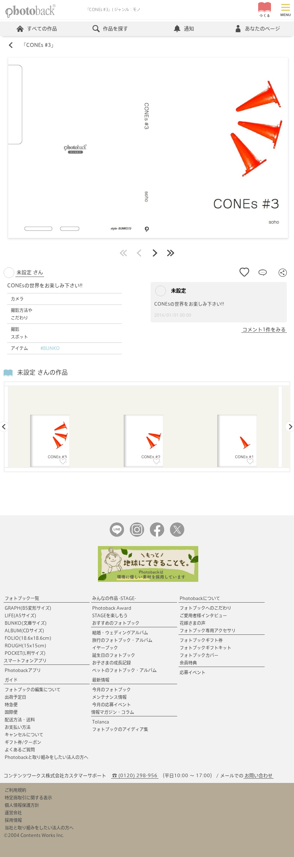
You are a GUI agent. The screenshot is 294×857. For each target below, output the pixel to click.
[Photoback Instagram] (137, 535)
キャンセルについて (24, 734)
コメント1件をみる (264, 329)
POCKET (25, 653)
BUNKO (26, 623)
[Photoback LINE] (117, 535)
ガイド (11, 680)
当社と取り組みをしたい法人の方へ (39, 828)
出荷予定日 (15, 697)
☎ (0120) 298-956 (134, 775)
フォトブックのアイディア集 (120, 729)
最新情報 (100, 680)
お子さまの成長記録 (111, 663)
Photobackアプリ (23, 670)
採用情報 (13, 820)
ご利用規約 (15, 790)
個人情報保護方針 (22, 805)
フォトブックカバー (199, 655)
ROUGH (25, 645)
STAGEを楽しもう (110, 615)
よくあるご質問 (20, 750)
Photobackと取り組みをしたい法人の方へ (46, 757)
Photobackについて (200, 598)
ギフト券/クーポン (23, 742)
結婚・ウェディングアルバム (120, 632)
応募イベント (192, 672)
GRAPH (28, 608)
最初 (123, 253)
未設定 (178, 290)
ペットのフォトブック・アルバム (124, 670)
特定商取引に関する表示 (28, 797)
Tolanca (100, 722)
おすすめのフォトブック (115, 623)
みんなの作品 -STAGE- (114, 598)
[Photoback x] (177, 535)
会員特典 (188, 663)
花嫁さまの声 (192, 623)
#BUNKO (50, 348)
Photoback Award (111, 608)
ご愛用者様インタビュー (203, 615)
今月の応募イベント (111, 704)
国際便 (11, 712)
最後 (170, 253)
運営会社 (13, 812)
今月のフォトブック (111, 689)
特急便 (11, 704)
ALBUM (24, 630)
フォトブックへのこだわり (205, 608)
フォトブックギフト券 (201, 640)
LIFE (20, 615)
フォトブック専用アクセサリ (208, 630)
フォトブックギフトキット (205, 648)
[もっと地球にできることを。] (148, 580)
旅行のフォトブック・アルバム (122, 640)
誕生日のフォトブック (113, 655)
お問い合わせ (258, 775)
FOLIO (28, 638)
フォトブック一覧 (22, 598)
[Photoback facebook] (157, 535)
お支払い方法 (17, 727)
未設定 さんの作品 (42, 372)
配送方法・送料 (20, 719)
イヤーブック (105, 648)
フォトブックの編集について (33, 689)
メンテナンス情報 (109, 697)
